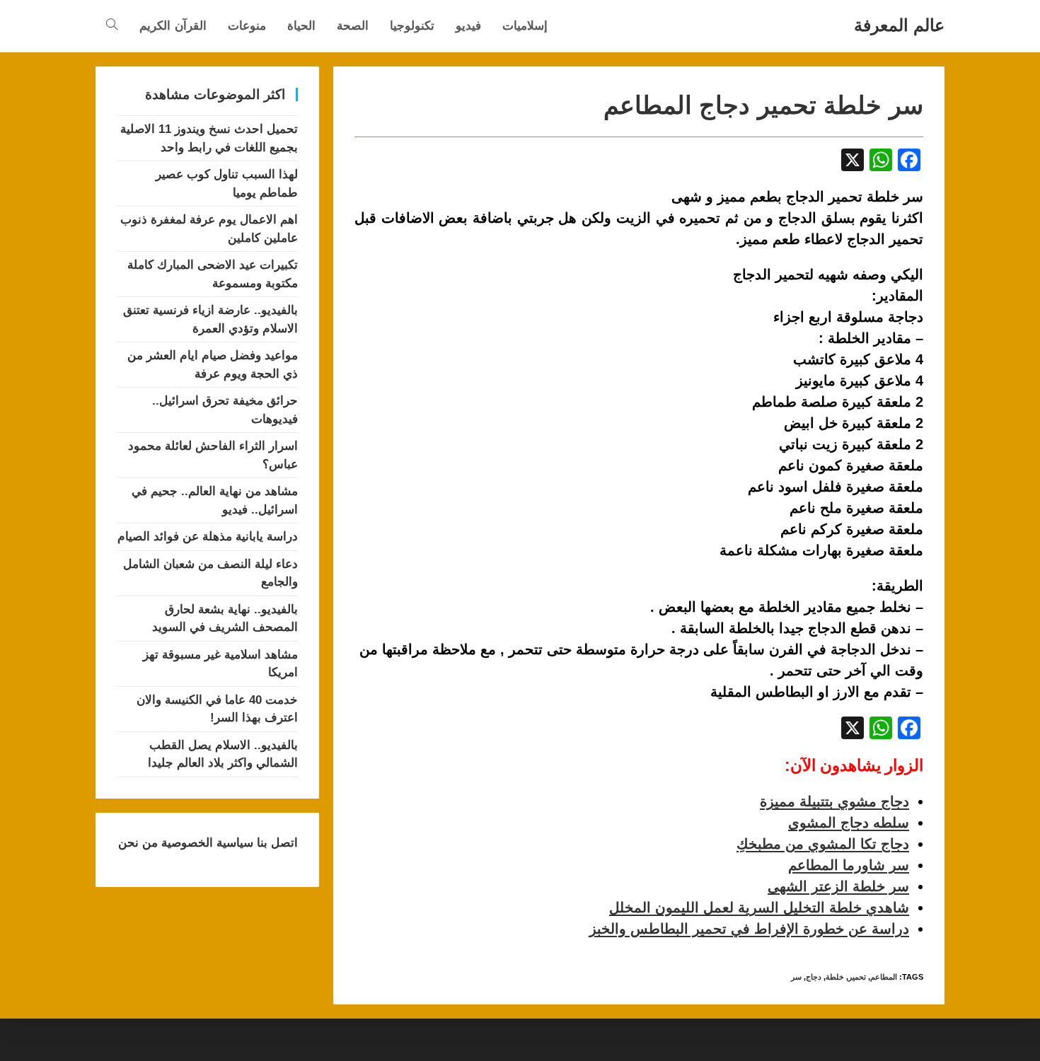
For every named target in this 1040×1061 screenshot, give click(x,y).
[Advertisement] (473, 368)
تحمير (857, 977)
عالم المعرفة (899, 25)
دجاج (813, 977)
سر (796, 977)
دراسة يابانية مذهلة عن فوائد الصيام (207, 536)
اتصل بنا (275, 843)
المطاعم (883, 977)
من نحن (138, 843)
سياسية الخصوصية (205, 843)
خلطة (835, 977)
